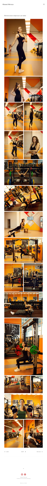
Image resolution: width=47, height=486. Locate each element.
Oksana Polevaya (7, 4)
